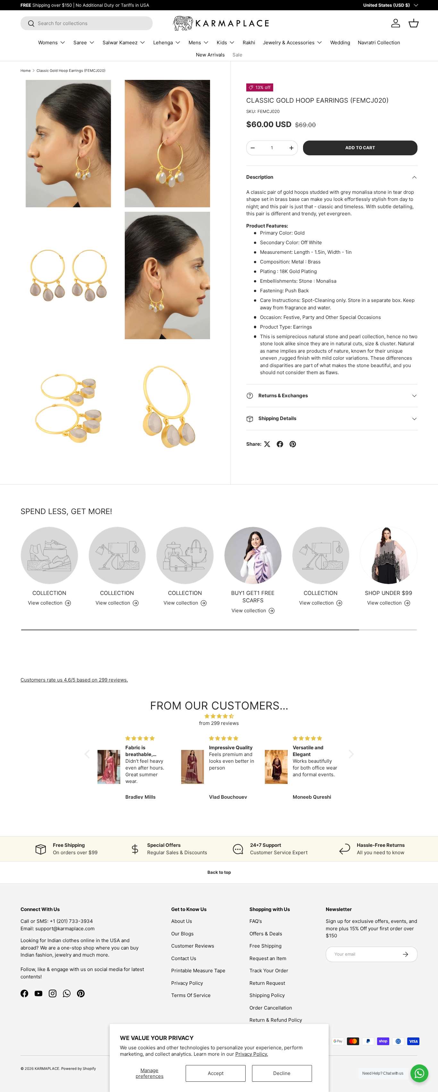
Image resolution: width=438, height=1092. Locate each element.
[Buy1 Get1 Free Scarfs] (253, 555)
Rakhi (249, 42)
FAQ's (255, 921)
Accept (215, 1073)
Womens (48, 42)
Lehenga (163, 42)
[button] (88, 754)
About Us (181, 921)
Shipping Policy (267, 995)
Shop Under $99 (388, 593)
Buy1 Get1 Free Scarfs (252, 597)
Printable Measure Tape (198, 970)
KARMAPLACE (47, 1068)
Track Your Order (268, 970)
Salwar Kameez (120, 42)
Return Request (267, 983)
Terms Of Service (191, 995)
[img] (219, 716)
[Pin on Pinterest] (292, 444)
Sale (237, 55)
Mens (195, 42)
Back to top (219, 872)
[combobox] (87, 23)
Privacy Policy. (251, 1054)
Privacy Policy (187, 983)
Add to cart (360, 147)
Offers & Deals (265, 934)
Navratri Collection (379, 42)
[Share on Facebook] (280, 444)
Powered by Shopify (78, 1068)
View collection (45, 603)
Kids (222, 42)
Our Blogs (182, 934)
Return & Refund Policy (275, 1020)
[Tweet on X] (267, 444)
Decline (282, 1073)
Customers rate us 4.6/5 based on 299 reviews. (74, 680)
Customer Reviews (192, 946)
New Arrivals (210, 55)
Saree (80, 42)
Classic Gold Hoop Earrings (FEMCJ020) (71, 70)
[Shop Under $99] (388, 555)
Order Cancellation (270, 1008)
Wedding (340, 42)
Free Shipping (265, 946)
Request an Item (267, 958)
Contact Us (183, 958)
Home (26, 70)
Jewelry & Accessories (289, 42)
